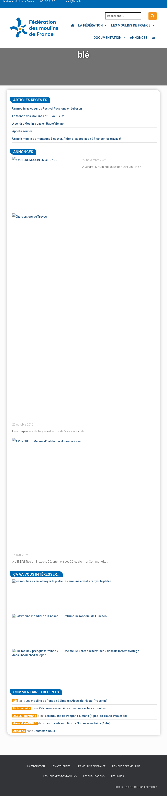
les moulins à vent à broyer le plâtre (87, 581)
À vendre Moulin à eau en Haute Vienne (38, 123)
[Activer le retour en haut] (159, 788)
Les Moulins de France (130, 25)
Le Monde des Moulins (126, 766)
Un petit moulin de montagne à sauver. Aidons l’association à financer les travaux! (66, 138)
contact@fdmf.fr (72, 1)
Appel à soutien (22, 131)
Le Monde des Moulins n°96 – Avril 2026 (38, 116)
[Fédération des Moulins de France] (34, 28)
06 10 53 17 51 (48, 1)
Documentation (107, 38)
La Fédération (90, 25)
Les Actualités (61, 766)
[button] (105, 25)
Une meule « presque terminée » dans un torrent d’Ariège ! (102, 651)
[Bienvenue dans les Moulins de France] (72, 25)
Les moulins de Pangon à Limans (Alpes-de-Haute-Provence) (67, 700)
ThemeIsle (150, 786)
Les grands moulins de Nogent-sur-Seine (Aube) (77, 723)
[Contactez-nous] (153, 38)
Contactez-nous (44, 731)
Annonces (138, 38)
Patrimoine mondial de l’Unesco (85, 616)
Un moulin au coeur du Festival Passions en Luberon (47, 108)
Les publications (93, 776)
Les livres (117, 776)
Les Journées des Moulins (60, 776)
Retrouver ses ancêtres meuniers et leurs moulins (72, 708)
